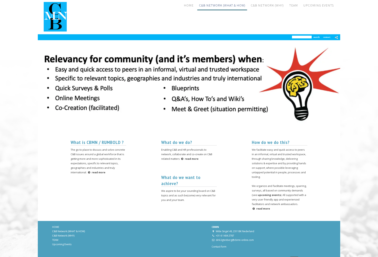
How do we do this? (271, 142)
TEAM (55, 240)
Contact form (219, 246)
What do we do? (176, 142)
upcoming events (269, 195)
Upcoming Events (61, 244)
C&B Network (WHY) (63, 235)
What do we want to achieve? (181, 180)
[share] (336, 37)
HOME (55, 227)
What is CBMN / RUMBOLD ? (97, 142)
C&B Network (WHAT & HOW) (68, 231)
